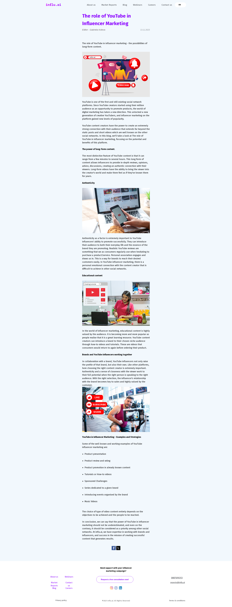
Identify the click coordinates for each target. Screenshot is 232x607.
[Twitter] (118, 548)
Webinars (137, 5)
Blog (125, 5)
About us (91, 5)
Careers (152, 5)
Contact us (167, 5)
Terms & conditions (177, 600)
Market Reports (109, 5)
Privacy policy (61, 600)
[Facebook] (114, 548)
